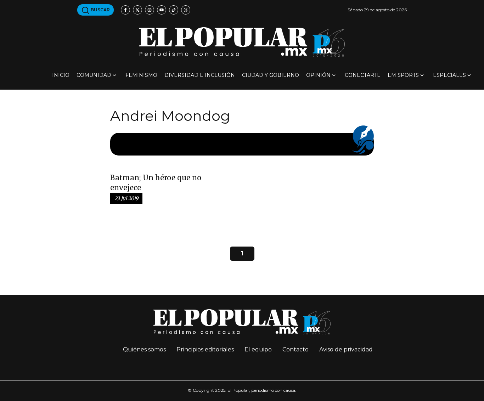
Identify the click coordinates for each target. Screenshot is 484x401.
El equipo (258, 349)
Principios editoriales (205, 349)
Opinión (318, 75)
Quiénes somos (144, 349)
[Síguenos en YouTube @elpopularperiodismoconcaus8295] (161, 10)
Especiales (449, 75)
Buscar (100, 9)
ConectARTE (363, 75)
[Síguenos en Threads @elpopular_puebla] (185, 10)
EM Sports (403, 75)
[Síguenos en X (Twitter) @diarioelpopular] (137, 10)
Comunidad (94, 75)
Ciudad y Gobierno (270, 75)
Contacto (295, 349)
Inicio (60, 75)
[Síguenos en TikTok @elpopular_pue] (173, 10)
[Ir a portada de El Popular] (242, 42)
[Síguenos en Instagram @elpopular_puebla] (149, 10)
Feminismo (141, 75)
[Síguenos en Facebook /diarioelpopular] (125, 10)
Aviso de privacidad (346, 349)
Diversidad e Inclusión (199, 75)
